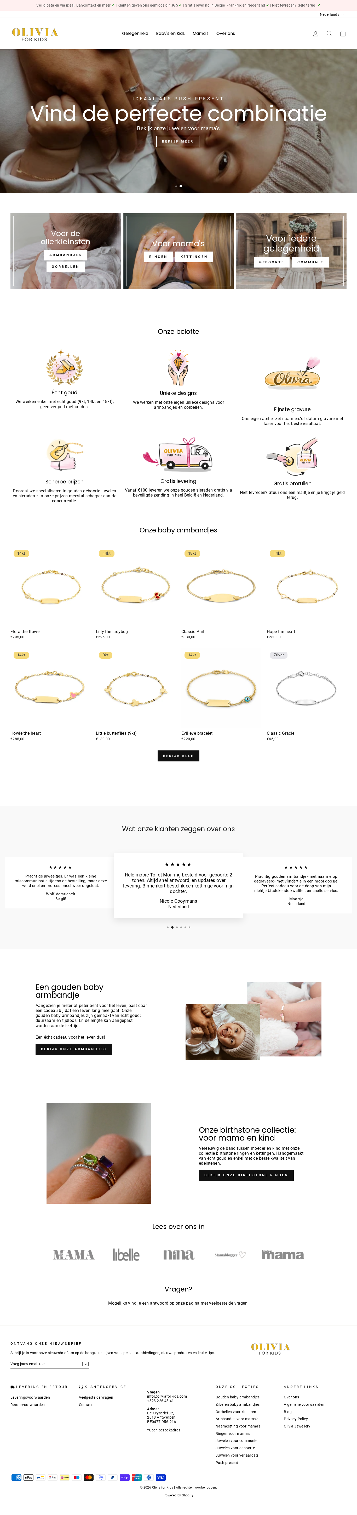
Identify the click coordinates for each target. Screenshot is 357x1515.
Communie (310, 262)
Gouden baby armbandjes (238, 1397)
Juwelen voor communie (236, 1440)
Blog (288, 1412)
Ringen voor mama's (233, 1433)
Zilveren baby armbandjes (238, 1404)
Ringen (158, 257)
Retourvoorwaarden (27, 1405)
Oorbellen (65, 267)
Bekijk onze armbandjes (74, 1049)
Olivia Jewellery (297, 1426)
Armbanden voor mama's (237, 1419)
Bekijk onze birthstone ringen (246, 1175)
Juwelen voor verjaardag (237, 1455)
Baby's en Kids (170, 33)
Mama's (201, 33)
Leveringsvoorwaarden (30, 1397)
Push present (227, 1462)
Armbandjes (65, 255)
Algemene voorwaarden (304, 1404)
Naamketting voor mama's (238, 1426)
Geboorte (271, 262)
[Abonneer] (85, 1364)
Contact (86, 1405)
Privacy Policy (296, 1419)
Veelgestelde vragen (96, 1397)
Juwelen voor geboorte (235, 1448)
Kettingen (194, 257)
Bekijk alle (178, 756)
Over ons (225, 33)
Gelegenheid (135, 33)
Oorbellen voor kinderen (236, 1412)
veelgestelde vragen (228, 1303)
